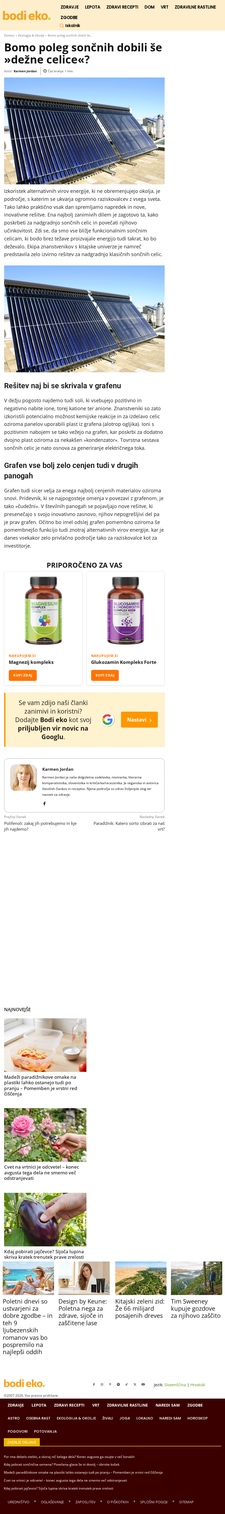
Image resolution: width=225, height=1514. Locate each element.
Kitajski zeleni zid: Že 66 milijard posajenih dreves (140, 1308)
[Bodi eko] (27, 15)
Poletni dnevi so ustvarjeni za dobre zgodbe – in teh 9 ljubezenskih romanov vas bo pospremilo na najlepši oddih (28, 1326)
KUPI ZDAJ (22, 675)
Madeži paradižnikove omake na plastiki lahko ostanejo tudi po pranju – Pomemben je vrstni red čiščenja (40, 1085)
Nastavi (139, 719)
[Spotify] (119, 1385)
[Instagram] (102, 1385)
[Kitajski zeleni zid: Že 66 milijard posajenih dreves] (141, 1278)
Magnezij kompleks (31, 662)
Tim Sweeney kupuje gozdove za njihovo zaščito (196, 1308)
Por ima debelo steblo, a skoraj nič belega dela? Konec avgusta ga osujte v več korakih (69, 1456)
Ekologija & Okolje (31, 35)
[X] (135, 1385)
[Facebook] (44, 802)
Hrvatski (197, 1384)
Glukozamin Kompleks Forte (123, 662)
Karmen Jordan (25, 71)
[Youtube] (143, 1385)
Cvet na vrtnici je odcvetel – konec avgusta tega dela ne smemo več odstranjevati (41, 1172)
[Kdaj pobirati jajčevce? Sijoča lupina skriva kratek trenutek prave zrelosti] (45, 1219)
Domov (9, 35)
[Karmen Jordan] (23, 785)
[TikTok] (127, 1385)
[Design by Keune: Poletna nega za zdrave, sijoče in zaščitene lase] (84, 1278)
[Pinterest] (110, 1385)
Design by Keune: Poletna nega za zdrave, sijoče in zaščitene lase (82, 1312)
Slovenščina (175, 1384)
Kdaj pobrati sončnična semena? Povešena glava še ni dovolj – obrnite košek (61, 1464)
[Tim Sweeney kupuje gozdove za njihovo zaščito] (196, 1278)
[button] (70, 25)
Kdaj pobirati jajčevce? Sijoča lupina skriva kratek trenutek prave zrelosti (44, 1254)
